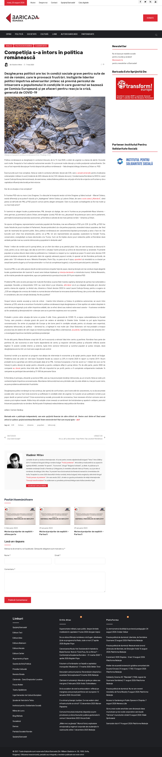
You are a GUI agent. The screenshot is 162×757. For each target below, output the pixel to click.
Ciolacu (20, 425)
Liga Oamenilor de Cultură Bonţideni (27, 695)
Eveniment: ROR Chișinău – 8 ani (119, 657)
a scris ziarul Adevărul (90, 199)
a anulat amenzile (83, 173)
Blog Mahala (18, 716)
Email (57, 555)
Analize (9, 46)
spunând (78, 259)
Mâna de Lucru (18, 711)
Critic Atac (65, 620)
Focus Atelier (18, 685)
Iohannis (30, 425)
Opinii (8, 34)
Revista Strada (18, 674)
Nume (7, 555)
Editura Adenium (19, 643)
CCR (12, 425)
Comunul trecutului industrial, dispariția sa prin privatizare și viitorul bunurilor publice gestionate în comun (79, 715)
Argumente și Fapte (20, 659)
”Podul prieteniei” (68, 463)
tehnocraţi (51, 425)
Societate (32, 34)
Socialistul (17, 721)
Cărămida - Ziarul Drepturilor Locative (27, 679)
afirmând (67, 285)
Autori (33, 3)
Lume (54, 34)
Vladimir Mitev (41, 46)
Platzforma (112, 620)
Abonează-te (117, 60)
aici (78, 420)
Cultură (44, 34)
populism (40, 425)
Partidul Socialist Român (22, 732)
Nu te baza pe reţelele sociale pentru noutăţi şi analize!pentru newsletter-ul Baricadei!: (124, 58)
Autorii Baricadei (69, 34)
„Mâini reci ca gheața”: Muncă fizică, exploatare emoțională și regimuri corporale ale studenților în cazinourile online (79, 726)
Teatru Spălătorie (20, 690)
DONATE (150, 18)
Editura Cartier (18, 653)
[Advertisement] (90, 17)
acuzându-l (76, 330)
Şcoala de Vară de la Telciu (23, 700)
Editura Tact (17, 633)
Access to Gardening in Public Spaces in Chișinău (125, 700)
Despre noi (43, 3)
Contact (54, 3)
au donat (16, 368)
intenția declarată (67, 272)
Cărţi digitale (84, 3)
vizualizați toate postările (37, 486)
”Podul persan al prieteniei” (36, 477)
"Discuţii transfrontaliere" (35, 480)
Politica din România (23, 46)
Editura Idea (17, 638)
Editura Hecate (18, 648)
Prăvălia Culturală (20, 669)
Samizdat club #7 (113, 723)
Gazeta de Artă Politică (22, 664)
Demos (15, 726)
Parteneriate (88, 34)
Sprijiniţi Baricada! (68, 3)
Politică (19, 34)
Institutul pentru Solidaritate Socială (27, 706)
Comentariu (9, 569)
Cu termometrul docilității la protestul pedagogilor (126, 629)
